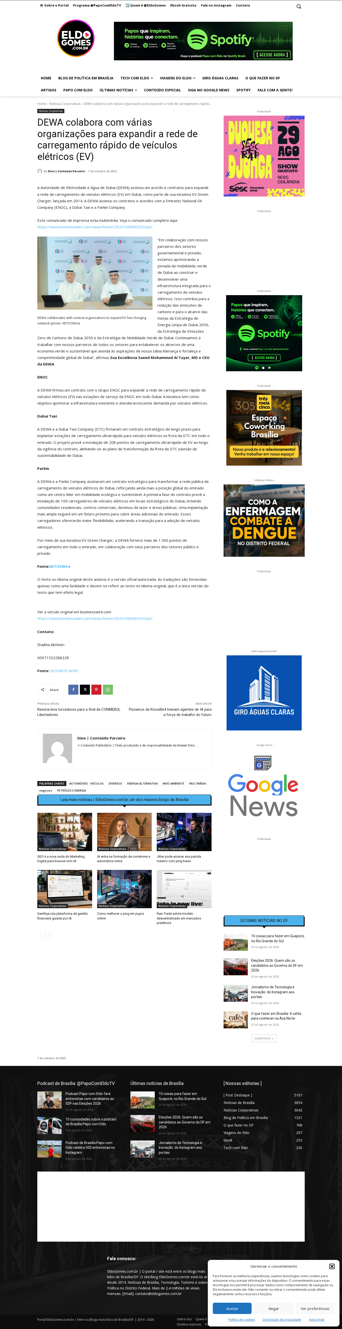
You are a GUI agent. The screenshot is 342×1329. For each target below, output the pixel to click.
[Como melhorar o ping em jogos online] (124, 889)
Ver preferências (315, 1308)
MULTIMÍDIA (197, 783)
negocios (45, 790)
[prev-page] (40, 935)
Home (41, 104)
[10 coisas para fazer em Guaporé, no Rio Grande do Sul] (236, 942)
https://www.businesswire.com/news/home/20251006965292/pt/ (95, 226)
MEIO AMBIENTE (173, 783)
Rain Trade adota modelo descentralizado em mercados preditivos (179, 918)
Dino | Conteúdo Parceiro (66, 171)
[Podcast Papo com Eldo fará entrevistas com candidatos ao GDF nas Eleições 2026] (49, 1099)
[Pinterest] (96, 690)
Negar (273, 1308)
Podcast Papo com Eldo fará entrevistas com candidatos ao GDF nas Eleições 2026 (90, 1098)
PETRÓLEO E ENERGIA (71, 790)
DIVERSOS (115, 783)
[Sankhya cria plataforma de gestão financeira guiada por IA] (64, 889)
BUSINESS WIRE (64, 670)
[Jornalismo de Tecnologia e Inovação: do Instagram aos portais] (236, 993)
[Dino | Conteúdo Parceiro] (40, 171)
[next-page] (48, 935)
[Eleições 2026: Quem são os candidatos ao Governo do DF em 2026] (236, 966)
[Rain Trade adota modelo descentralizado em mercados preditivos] (184, 889)
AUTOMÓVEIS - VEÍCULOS (86, 783)
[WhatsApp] (108, 690)
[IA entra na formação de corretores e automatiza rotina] (124, 832)
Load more (262, 1038)
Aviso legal (316, 1319)
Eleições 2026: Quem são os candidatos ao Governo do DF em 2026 (277, 965)
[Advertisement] (124, 985)
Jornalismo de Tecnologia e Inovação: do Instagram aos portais (272, 992)
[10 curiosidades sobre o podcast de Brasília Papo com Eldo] (49, 1125)
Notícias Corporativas (64, 104)
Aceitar (232, 1308)
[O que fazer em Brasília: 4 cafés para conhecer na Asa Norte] (236, 1019)
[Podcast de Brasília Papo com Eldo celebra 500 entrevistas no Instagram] (49, 1149)
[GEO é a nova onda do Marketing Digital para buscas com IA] (64, 832)
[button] (331, 1266)
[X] (85, 690)
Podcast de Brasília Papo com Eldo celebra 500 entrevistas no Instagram (90, 1148)
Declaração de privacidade (282, 1319)
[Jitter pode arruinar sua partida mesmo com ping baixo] (184, 832)
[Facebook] (73, 690)
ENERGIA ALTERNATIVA (142, 783)
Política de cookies (241, 1319)
